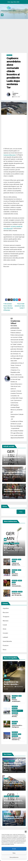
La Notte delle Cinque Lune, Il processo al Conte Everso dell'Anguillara (17, 401)
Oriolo (4, 629)
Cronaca (14, 723)
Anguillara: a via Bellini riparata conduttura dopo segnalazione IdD (12, 685)
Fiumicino (5, 645)
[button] (25, 831)
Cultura (12, 543)
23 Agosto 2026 (9, 768)
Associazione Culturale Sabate (17, 415)
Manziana (5, 620)
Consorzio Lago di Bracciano (16, 711)
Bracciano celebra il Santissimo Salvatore (13, 490)
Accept (14, 848)
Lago (19, 559)
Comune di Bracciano (9, 155)
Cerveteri (5, 633)
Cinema (19, 580)
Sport (9, 813)
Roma (4, 649)
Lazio (5, 813)
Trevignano (6, 616)
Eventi (13, 582)
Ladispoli (5, 637)
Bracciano (9, 55)
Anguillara (6, 608)
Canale (5, 625)
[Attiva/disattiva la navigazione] (25, 15)
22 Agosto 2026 (9, 785)
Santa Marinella (7, 641)
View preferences (14, 857)
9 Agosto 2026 (9, 686)
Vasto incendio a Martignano (17, 726)
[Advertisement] (14, 38)
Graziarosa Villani (15, 94)
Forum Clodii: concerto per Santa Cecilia (19, 306)
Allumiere (6, 760)
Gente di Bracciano (16, 384)
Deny (14, 853)
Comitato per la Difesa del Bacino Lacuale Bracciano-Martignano (17, 424)
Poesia (13, 697)
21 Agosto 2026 (9, 550)
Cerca (4, 506)
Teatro (17, 543)
